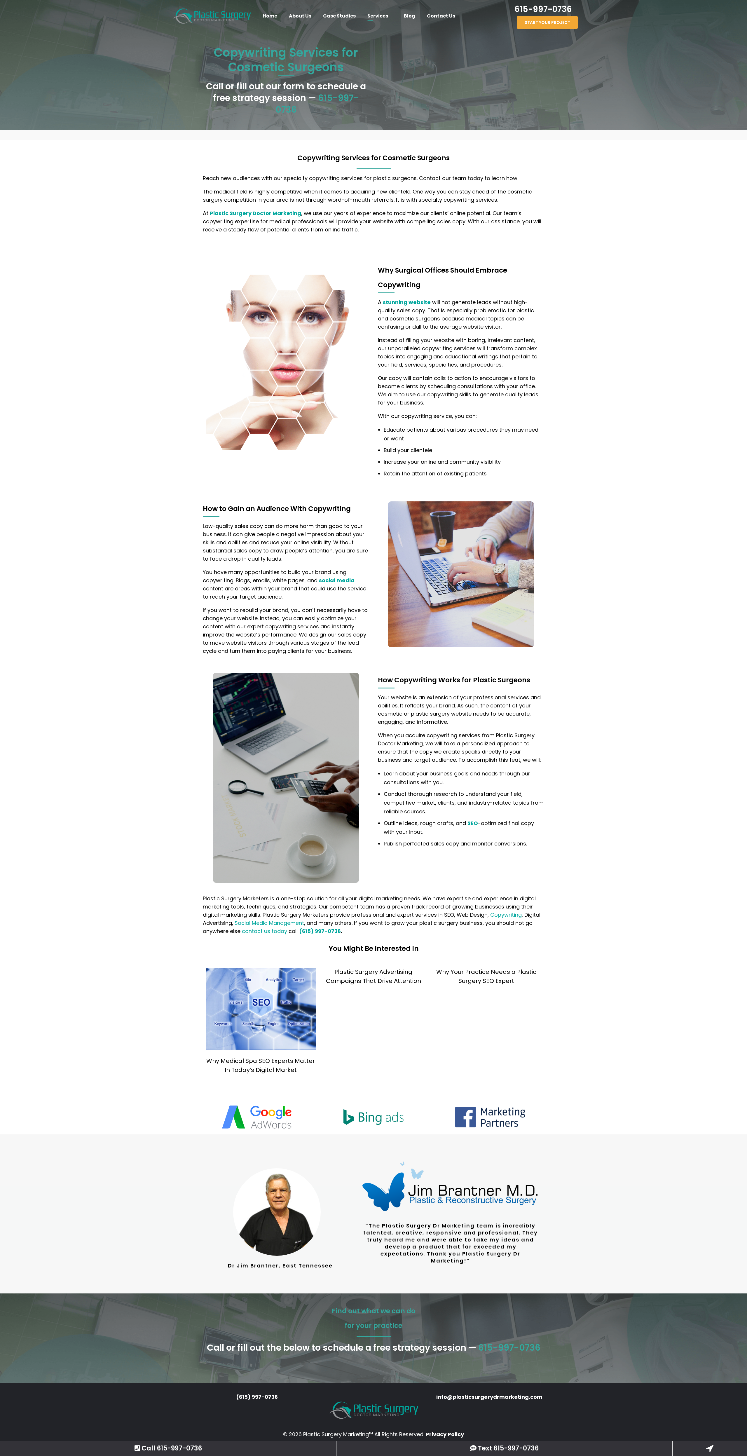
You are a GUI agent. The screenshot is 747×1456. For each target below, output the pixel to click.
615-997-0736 (543, 9)
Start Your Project (547, 22)
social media (337, 580)
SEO (472, 823)
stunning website (407, 302)
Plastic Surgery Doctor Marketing (255, 213)
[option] (256, 1117)
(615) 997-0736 (320, 931)
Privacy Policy (445, 1434)
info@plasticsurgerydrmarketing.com (489, 1397)
